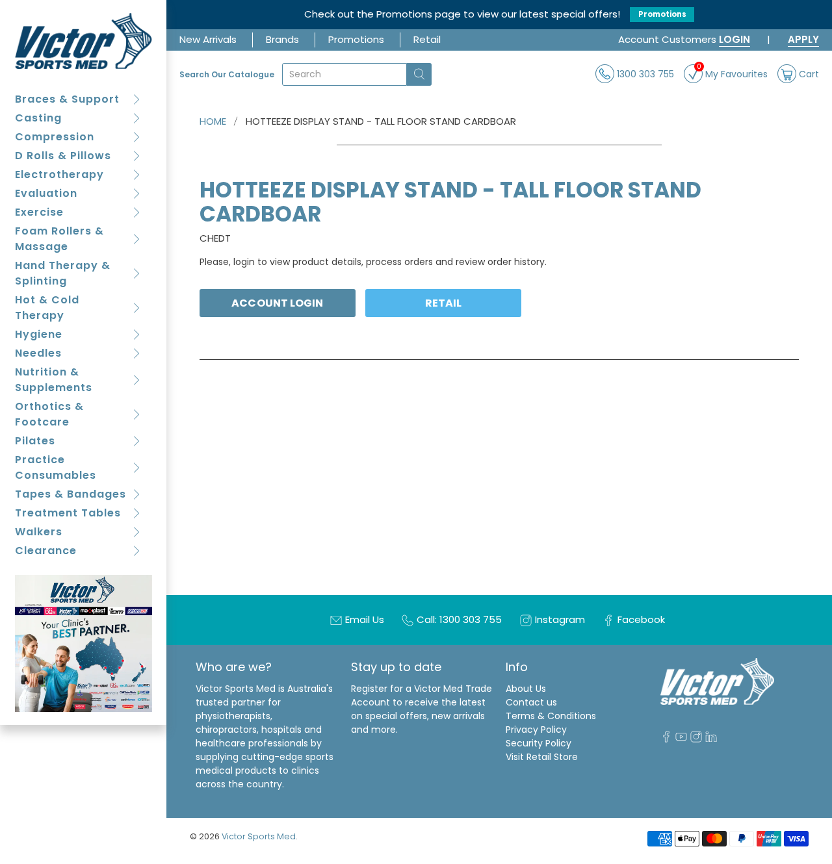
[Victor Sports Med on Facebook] (666, 739)
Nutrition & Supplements (53, 379)
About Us (526, 688)
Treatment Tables (68, 512)
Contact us (531, 702)
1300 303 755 (644, 73)
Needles (38, 353)
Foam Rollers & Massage (59, 238)
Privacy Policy (536, 729)
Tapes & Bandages (70, 494)
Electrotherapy (59, 174)
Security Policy (538, 743)
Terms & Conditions (551, 715)
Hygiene (38, 334)
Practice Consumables (55, 467)
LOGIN (734, 39)
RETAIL (443, 303)
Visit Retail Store (542, 756)
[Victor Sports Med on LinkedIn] (711, 739)
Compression (54, 136)
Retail (427, 39)
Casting (38, 117)
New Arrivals (208, 39)
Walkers (38, 531)
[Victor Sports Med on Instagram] (696, 739)
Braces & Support (67, 99)
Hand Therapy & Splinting (62, 273)
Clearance (46, 550)
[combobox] (344, 74)
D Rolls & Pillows (63, 155)
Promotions (662, 14)
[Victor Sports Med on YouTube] (681, 739)
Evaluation (46, 193)
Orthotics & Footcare (49, 414)
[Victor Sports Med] (83, 41)
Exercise (39, 212)
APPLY (803, 39)
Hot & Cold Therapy (47, 307)
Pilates (35, 440)
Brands (282, 39)
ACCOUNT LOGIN (277, 303)
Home (213, 121)
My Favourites (732, 72)
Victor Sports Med (259, 836)
